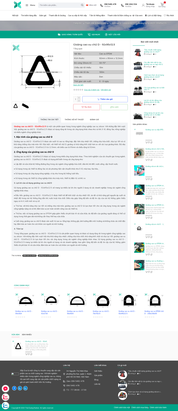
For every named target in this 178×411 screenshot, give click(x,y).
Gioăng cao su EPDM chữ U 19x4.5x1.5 (155, 205)
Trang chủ (77, 23)
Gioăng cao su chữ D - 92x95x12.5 (36, 341)
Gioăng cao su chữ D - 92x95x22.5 (127, 312)
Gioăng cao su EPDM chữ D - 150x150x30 (154, 312)
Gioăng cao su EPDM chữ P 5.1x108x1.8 (155, 244)
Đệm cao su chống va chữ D (123, 23)
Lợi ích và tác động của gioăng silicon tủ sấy (153, 101)
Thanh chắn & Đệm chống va (96, 23)
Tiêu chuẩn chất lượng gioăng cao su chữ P (152, 51)
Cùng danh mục (21, 285)
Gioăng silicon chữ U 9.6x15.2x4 (155, 149)
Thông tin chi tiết (49, 119)
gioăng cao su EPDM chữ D (48, 255)
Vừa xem (15, 335)
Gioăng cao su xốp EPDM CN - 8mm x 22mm (155, 130)
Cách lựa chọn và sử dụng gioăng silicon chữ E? (154, 76)
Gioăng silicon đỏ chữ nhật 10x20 (155, 166)
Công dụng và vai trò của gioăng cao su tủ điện (153, 114)
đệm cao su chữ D (29, 255)
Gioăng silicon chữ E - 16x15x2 (155, 224)
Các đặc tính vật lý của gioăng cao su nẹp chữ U (153, 63)
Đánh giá (94, 119)
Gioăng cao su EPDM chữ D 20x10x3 (155, 186)
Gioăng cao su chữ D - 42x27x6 (49, 312)
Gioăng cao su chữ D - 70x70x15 (101, 312)
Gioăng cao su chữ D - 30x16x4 (23, 312)
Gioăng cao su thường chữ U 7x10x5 (155, 261)
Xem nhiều (27, 335)
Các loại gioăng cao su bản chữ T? (154, 88)
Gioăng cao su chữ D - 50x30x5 (75, 312)
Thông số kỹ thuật (74, 119)
